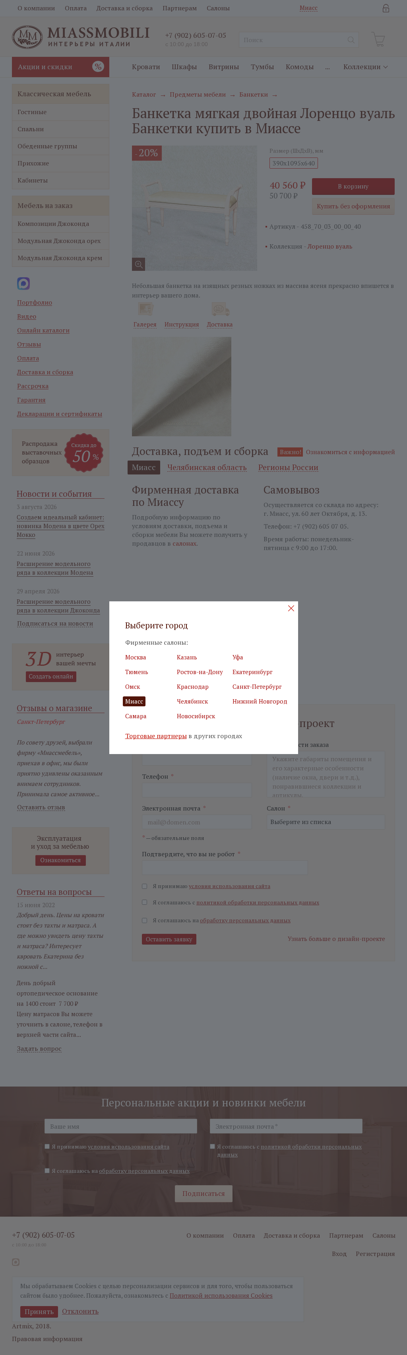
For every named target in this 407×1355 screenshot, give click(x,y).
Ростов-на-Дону (200, 672)
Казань (187, 657)
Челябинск (192, 701)
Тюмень (136, 672)
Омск (132, 686)
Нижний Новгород (260, 701)
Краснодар (193, 686)
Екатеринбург (253, 672)
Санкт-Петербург (257, 686)
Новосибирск (196, 716)
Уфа (238, 657)
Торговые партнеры (156, 736)
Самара (136, 716)
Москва (135, 657)
